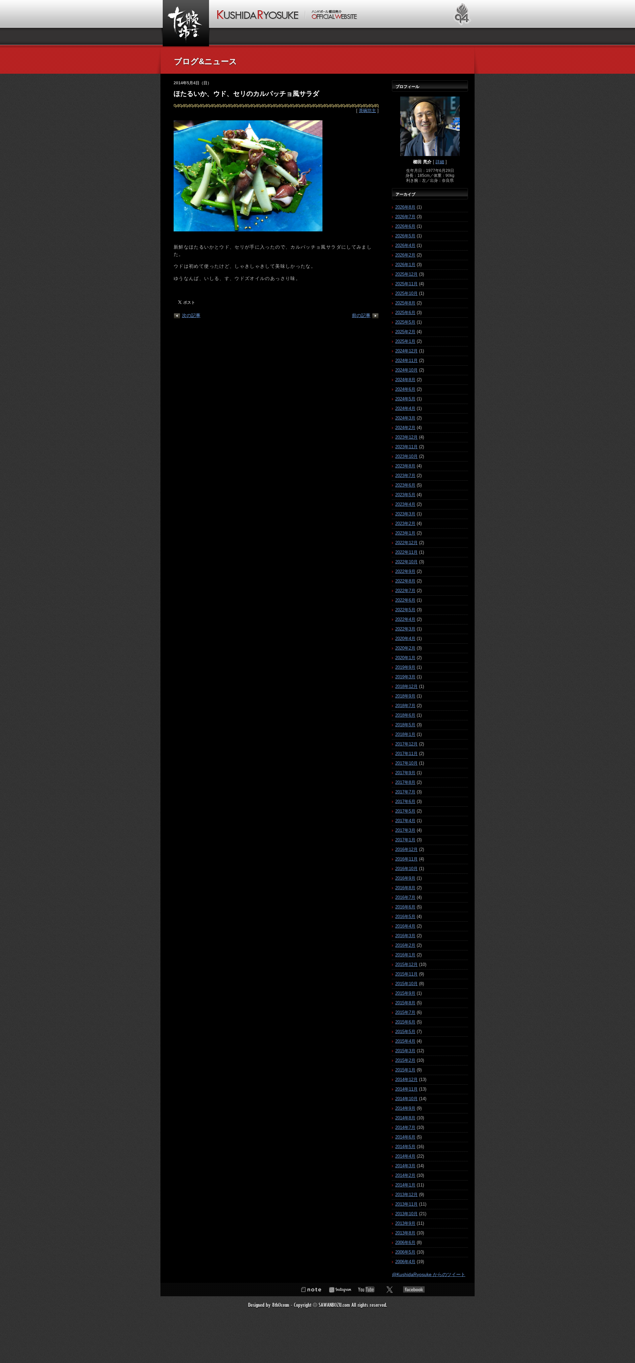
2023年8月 (405, 465)
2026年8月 (405, 207)
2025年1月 (405, 341)
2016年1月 (405, 954)
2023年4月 (405, 504)
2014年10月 (406, 1098)
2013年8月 (405, 1232)
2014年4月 (405, 1156)
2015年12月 (406, 964)
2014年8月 (405, 1117)
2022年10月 (406, 561)
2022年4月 (405, 619)
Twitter (390, 1289)
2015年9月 (405, 993)
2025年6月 (405, 312)
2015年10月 (406, 983)
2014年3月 (405, 1165)
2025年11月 (406, 283)
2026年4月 (405, 245)
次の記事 (191, 315)
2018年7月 (405, 705)
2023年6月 (405, 485)
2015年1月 (405, 1069)
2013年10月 (406, 1213)
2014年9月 (405, 1108)
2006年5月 (405, 1252)
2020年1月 (405, 657)
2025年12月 (406, 274)
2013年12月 (406, 1194)
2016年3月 (405, 935)
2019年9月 (405, 667)
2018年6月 (405, 715)
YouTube (366, 1289)
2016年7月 (405, 897)
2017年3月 (405, 830)
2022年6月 (405, 600)
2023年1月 (405, 533)
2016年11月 (406, 859)
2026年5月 (405, 235)
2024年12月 (406, 350)
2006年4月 (405, 1261)
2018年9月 (405, 696)
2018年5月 (405, 724)
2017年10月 (406, 763)
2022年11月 (406, 552)
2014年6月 (405, 1137)
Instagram (340, 1289)
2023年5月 (405, 494)
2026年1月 (405, 264)
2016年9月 (405, 878)
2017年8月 (405, 782)
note (311, 1289)
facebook (414, 1289)
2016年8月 (405, 887)
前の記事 (361, 315)
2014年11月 (406, 1089)
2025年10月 (406, 293)
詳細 (440, 161)
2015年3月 (405, 1050)
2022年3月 (405, 628)
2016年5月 (405, 916)
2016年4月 (405, 926)
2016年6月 (405, 906)
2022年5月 (405, 609)
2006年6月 (405, 1242)
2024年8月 (405, 379)
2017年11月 (406, 753)
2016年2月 (405, 945)
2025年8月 (405, 303)
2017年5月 (405, 811)
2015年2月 (405, 1060)
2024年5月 (405, 398)
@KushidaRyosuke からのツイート (428, 1274)
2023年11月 (406, 446)
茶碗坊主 (367, 110)
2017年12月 (406, 744)
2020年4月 (405, 638)
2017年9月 (405, 772)
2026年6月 (405, 226)
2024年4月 (405, 408)
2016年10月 (406, 868)
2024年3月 (405, 418)
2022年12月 (406, 542)
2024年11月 (406, 360)
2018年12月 (406, 686)
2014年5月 (405, 1146)
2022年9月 (405, 571)
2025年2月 (405, 331)
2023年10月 (406, 456)
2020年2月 (405, 648)
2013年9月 (405, 1223)
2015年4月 (405, 1041)
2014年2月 (405, 1175)
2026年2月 (405, 255)
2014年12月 (406, 1079)
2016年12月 (406, 849)
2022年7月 (405, 590)
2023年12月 (406, 437)
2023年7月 (405, 475)
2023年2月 (405, 523)
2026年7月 (405, 216)
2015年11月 (406, 974)
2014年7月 (405, 1127)
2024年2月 (405, 427)
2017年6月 (405, 801)
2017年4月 (405, 820)
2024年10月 (406, 370)
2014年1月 (405, 1185)
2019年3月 (405, 676)
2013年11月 (406, 1204)
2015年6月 (405, 1022)
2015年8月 (405, 1002)
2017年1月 (405, 839)
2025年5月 (405, 322)
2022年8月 (405, 581)
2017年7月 (405, 791)
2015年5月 (405, 1031)
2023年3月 (405, 513)
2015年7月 (405, 1012)
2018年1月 (405, 734)
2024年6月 (405, 389)
